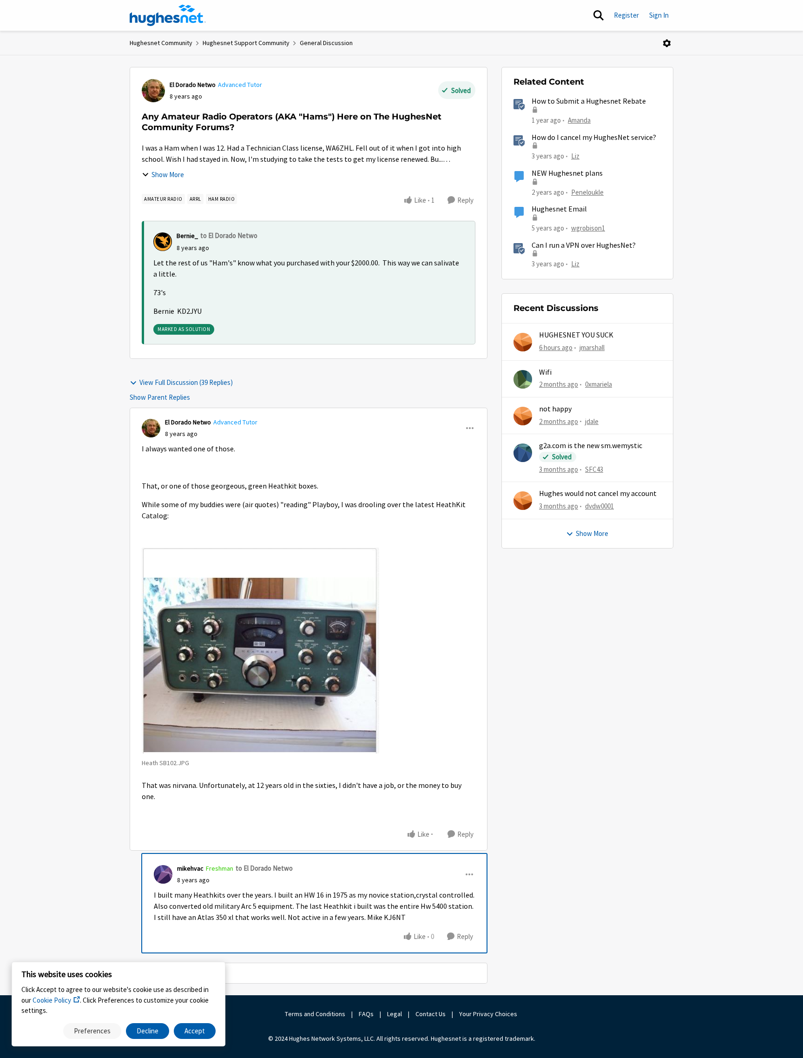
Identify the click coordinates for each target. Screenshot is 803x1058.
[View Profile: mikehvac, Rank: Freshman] (163, 874)
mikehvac (190, 868)
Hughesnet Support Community (246, 43)
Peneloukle (587, 192)
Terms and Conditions (315, 1014)
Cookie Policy (52, 1000)
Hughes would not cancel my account (598, 493)
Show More (167, 174)
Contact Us (430, 1014)
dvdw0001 (599, 506)
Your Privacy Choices (489, 1014)
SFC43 (594, 469)
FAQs (366, 1014)
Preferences (92, 1030)
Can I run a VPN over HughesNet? (584, 245)
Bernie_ (187, 235)
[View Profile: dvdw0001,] (522, 500)
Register (626, 15)
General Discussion (326, 43)
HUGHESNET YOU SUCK (576, 335)
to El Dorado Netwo (228, 235)
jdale (592, 421)
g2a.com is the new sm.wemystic (590, 445)
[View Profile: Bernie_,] (162, 241)
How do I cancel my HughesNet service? (594, 137)
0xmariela (598, 384)
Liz (575, 156)
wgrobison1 (588, 228)
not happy (555, 409)
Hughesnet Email (559, 209)
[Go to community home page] (168, 15)
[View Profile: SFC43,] (522, 452)
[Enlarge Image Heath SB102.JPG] (260, 651)
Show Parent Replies (160, 397)
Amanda (579, 120)
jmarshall (592, 347)
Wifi (545, 372)
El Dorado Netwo (193, 84)
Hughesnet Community (161, 43)
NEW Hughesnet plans (567, 173)
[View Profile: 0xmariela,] (522, 379)
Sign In (659, 15)
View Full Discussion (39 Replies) (186, 382)
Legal (394, 1014)
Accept (194, 1030)
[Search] (598, 15)
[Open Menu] (666, 43)
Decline (147, 1030)
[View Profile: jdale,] (522, 416)
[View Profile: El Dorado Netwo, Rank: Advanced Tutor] (153, 90)
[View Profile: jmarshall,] (522, 342)
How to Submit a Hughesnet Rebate (589, 101)
